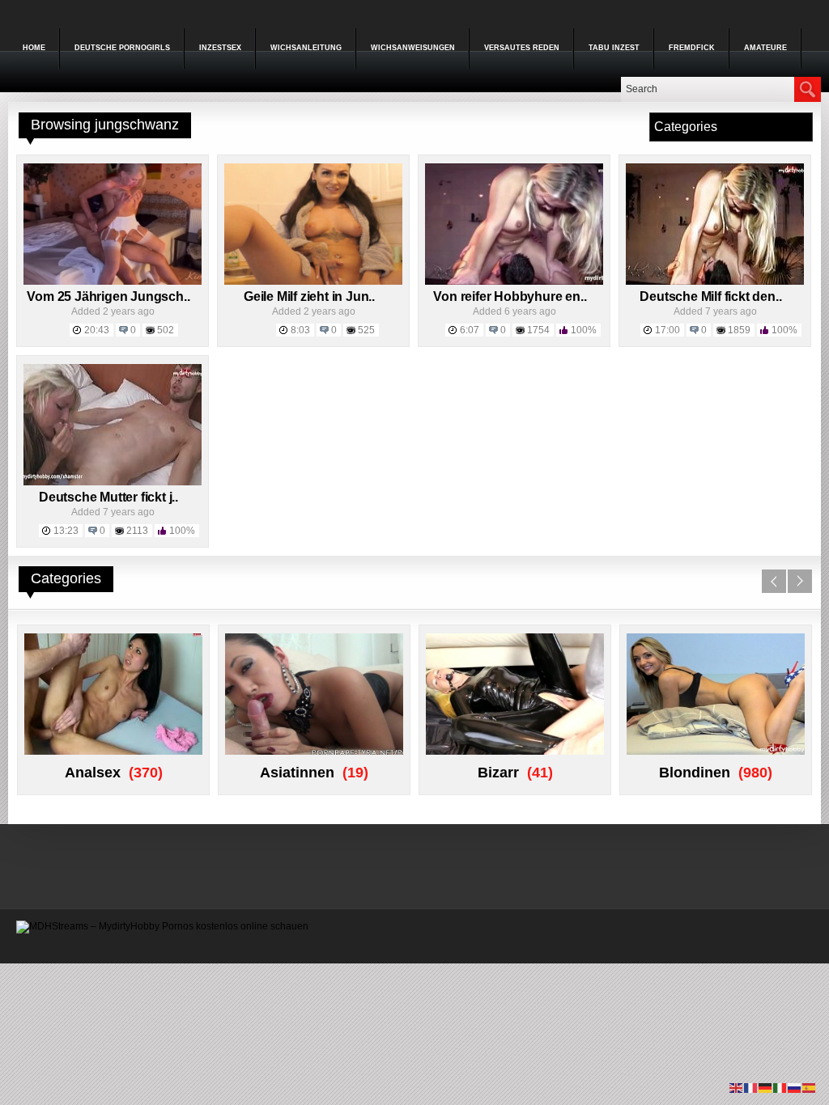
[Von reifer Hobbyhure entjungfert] (514, 281)
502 (165, 330)
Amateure (765, 48)
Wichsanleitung (306, 48)
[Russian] (795, 1087)
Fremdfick (692, 48)
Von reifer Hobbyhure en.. (509, 296)
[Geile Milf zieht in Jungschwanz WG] (313, 281)
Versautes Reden (521, 48)
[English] (736, 1087)
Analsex (93, 772)
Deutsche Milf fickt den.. (710, 296)
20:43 (96, 330)
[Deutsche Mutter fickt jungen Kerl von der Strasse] (112, 482)
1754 (538, 330)
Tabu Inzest (614, 48)
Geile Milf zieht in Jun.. (309, 296)
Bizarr (498, 772)
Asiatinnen (297, 772)
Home (34, 48)
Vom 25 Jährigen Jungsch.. (108, 296)
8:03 (300, 330)
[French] (751, 1087)
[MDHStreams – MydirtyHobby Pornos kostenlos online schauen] (162, 926)
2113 (137, 530)
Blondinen (694, 772)
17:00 (667, 330)
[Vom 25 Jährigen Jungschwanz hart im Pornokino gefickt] (112, 281)
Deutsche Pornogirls (122, 48)
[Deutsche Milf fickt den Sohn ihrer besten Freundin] (715, 281)
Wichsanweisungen (413, 48)
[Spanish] (809, 1087)
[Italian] (780, 1087)
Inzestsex (220, 48)
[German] (766, 1087)
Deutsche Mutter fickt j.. (108, 497)
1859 (739, 330)
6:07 (469, 330)
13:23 (66, 530)
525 (366, 330)
